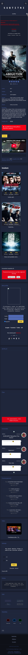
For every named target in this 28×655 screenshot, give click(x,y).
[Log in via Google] (11, 338)
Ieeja (18, 277)
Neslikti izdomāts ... (7, 454)
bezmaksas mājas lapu (13, 649)
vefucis (17, 483)
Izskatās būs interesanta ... (9, 466)
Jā (6, 556)
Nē (6, 560)
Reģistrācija (11, 277)
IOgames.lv (11, 450)
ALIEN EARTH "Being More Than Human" (11, 436)
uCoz (21, 649)
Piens (17, 497)
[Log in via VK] (14, 338)
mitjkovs (17, 490)
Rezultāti (12, 568)
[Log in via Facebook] (9, 338)
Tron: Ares (11, 463)
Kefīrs (3, 434)
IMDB (11, 121)
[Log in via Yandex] (19, 338)
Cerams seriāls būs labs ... (9, 441)
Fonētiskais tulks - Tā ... (14, 537)
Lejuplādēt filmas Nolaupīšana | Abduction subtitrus (12, 127)
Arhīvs (16, 568)
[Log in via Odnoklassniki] (16, 338)
